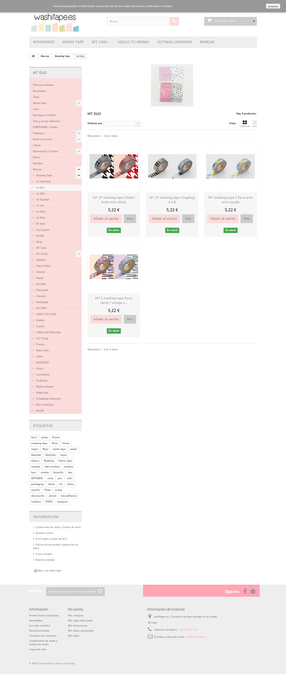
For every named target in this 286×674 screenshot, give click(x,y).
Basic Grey (42, 350)
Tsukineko (41, 380)
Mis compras (76, 615)
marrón (35, 490)
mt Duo (39, 187)
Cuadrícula (245, 126)
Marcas (207, 42)
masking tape (39, 443)
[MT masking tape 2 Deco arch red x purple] (230, 166)
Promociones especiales (44, 615)
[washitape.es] (65, 21)
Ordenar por (95, 123)
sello (70, 478)
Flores (56, 437)
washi (73, 449)
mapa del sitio (37, 649)
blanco (35, 460)
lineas (65, 443)
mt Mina (40, 217)
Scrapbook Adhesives (48, 398)
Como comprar (44, 554)
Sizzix (39, 368)
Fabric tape (65, 460)
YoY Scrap (41, 338)
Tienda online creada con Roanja (56, 663)
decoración (38, 495)
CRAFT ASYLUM (45, 314)
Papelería (38, 133)
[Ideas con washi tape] (47, 570)
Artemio (40, 272)
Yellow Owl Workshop (48, 332)
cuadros (36, 501)
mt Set (39, 205)
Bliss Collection (44, 404)
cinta (50, 478)
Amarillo (58, 472)
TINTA (49, 501)
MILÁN (39, 410)
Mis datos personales (81, 630)
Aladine (40, 320)
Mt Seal (40, 223)
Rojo (45, 449)
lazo (33, 472)
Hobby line (41, 392)
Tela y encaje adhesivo (46, 121)
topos (63, 454)
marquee (62, 501)
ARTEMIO (37, 478)
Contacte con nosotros (42, 635)
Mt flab (39, 235)
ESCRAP (41, 308)
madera (68, 466)
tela (70, 472)
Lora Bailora (42, 374)
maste (58, 490)
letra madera (52, 466)
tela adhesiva (69, 495)
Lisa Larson (42, 229)
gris (60, 478)
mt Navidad (42, 199)
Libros (37, 145)
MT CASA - (101, 42)
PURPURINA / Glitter (45, 127)
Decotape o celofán (44, 115)
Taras (36, 97)
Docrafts (40, 284)
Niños (36, 157)
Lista (254, 126)
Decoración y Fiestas (45, 151)
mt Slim (40, 193)
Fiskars (40, 344)
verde (44, 437)
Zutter (39, 356)
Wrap (38, 241)
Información (46, 516)
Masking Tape (62, 56)
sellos (70, 484)
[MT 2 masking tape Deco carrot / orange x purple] (113, 267)
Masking (49, 460)
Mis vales (73, 635)
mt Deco (40, 211)
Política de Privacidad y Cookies (192, 6)
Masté (39, 278)
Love (36, 109)
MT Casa (40, 247)
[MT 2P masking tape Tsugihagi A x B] (172, 166)
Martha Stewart (44, 386)
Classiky (40, 296)
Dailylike (40, 259)
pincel (52, 495)
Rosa (55, 443)
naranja (35, 466)
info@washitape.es (196, 636)
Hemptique (41, 302)
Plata (47, 490)
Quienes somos (44, 533)
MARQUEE (42, 362)
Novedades (43, 42)
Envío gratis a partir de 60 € (51, 538)
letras (51, 484)
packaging (37, 484)
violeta (45, 472)
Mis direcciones (77, 625)
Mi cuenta (75, 609)
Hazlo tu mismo (133, 42)
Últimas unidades (174, 42)
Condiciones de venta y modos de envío (58, 527)
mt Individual (43, 181)
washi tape (59, 449)
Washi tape (73, 42)
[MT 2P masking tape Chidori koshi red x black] (113, 166)
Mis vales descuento (80, 620)
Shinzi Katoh (43, 266)
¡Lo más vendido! (39, 625)
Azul (34, 437)
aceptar (273, 6)
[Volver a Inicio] (33, 56)
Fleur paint (41, 290)
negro (34, 449)
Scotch (39, 326)
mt (60, 484)
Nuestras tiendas (45, 559)
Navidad (38, 163)
